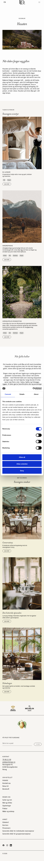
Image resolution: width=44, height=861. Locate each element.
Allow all (22, 457)
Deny (22, 471)
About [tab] (36, 394)
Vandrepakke (7, 246)
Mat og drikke (7, 803)
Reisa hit (5, 786)
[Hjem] (22, 2)
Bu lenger (6, 172)
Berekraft (5, 789)
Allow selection (22, 464)
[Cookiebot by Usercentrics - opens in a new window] (33, 388)
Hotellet (5, 780)
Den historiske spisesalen (11, 613)
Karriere (5, 825)
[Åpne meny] (39, 2)
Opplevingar (6, 806)
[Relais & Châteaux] (13, 708)
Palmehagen (7, 683)
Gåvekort (5, 822)
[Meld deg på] (38, 744)
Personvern (6, 828)
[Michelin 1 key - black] (29, 708)
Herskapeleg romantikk (12, 321)
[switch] (39, 435)
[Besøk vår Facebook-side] (3, 845)
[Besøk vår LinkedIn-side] (11, 845)
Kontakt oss (6, 783)
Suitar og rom (7, 800)
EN (5, 2)
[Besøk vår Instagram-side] (7, 845)
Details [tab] (22, 394)
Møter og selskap (8, 811)
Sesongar (22, 18)
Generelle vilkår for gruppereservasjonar (16, 834)
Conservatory (7, 542)
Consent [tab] (8, 394)
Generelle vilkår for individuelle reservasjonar (18, 831)
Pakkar (4, 809)
